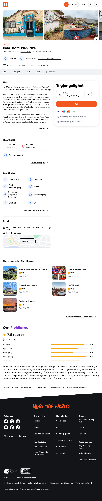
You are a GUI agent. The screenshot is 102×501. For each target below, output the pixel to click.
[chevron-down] (28, 337)
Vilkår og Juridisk (41, 483)
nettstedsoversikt (11, 489)
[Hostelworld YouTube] (6, 427)
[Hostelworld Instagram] (18, 421)
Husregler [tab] (16, 72)
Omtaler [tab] (39, 72)
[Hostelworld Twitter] (12, 421)
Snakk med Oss (40, 447)
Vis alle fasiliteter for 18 (49, 58)
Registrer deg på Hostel (86, 446)
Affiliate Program (85, 453)
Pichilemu (7, 51)
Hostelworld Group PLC (86, 420)
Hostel (6, 44)
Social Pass (61, 421)
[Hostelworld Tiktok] (18, 427)
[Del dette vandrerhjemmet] (96, 39)
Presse (81, 427)
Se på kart (26, 51)
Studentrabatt (62, 453)
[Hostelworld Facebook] (6, 421)
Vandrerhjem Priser (64, 440)
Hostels (37, 421)
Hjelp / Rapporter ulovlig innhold (41, 453)
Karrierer (82, 434)
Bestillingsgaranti (63, 434)
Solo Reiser (61, 447)
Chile (15, 51)
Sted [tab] (28, 72)
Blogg (58, 427)
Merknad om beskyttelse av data (18, 483)
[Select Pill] (66, 4)
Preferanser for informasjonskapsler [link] (35, 489)
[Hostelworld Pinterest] (12, 427)
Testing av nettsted (83, 483)
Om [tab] (4, 72)
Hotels (36, 427)
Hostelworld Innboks (87, 460)
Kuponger (55, 483)
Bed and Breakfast (42, 434)
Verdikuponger (67, 483)
